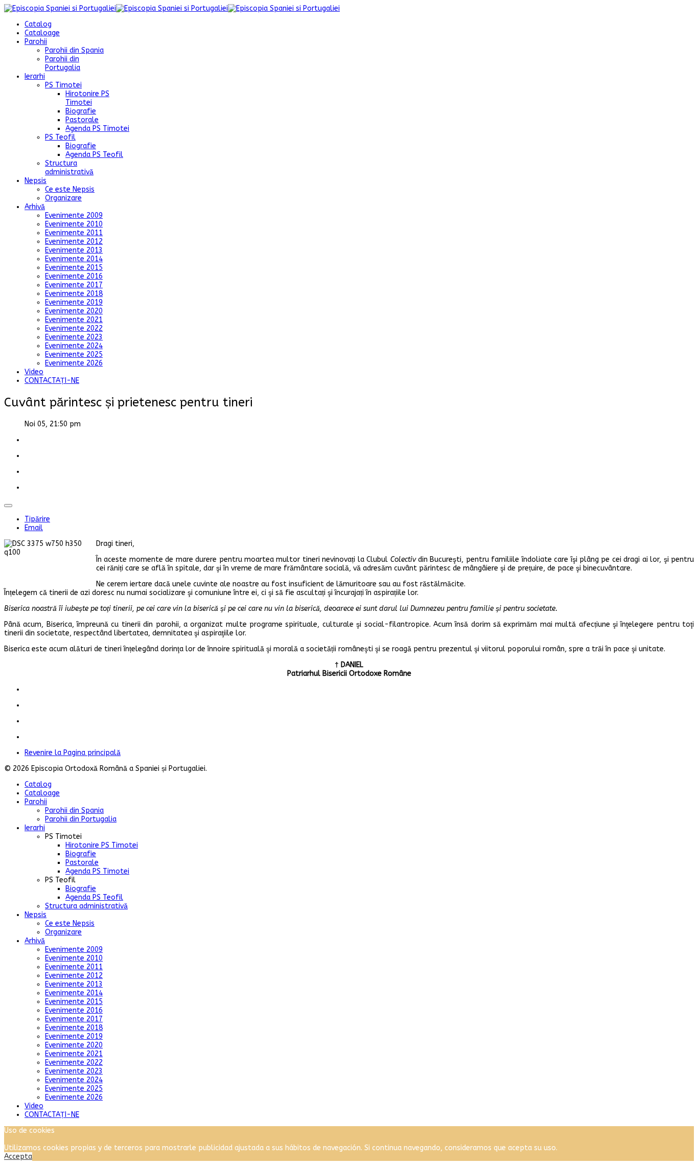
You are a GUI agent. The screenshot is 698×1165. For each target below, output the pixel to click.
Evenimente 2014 (74, 259)
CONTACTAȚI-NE (52, 380)
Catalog (38, 24)
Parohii (36, 41)
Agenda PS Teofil (94, 154)
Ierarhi (35, 76)
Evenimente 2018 (74, 293)
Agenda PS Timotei (97, 128)
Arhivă (35, 206)
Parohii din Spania (74, 50)
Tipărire (37, 519)
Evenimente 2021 (74, 319)
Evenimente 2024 (74, 345)
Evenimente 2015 (74, 267)
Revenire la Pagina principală (73, 752)
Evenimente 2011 (74, 233)
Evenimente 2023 (74, 337)
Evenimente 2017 (74, 285)
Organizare (63, 198)
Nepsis (35, 180)
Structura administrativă (69, 167)
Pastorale (82, 120)
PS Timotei (63, 85)
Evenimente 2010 (74, 224)
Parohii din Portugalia (62, 63)
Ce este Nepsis (70, 189)
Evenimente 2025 (74, 354)
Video (34, 372)
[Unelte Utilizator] (8, 505)
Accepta (18, 1156)
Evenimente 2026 (74, 363)
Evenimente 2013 (74, 250)
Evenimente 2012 (74, 241)
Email (34, 527)
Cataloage (42, 33)
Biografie (80, 111)
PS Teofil (60, 137)
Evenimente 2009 (74, 215)
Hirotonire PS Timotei (87, 98)
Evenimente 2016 (74, 276)
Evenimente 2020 (74, 311)
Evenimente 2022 (74, 328)
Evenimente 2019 (74, 302)
